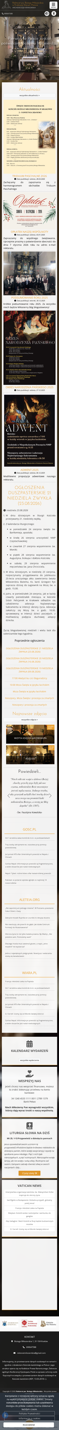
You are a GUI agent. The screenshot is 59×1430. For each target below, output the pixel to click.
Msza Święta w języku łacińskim (29, 691)
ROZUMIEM (29, 1424)
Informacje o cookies (29, 1418)
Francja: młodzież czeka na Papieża (29, 1208)
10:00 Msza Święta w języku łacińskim (29, 684)
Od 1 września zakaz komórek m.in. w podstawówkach (27, 838)
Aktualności (29, 92)
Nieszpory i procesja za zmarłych (29, 704)
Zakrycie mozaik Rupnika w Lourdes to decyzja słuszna (27, 918)
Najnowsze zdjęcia (29, 716)
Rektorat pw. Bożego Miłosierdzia (27, 5)
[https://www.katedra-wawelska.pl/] (29, 1323)
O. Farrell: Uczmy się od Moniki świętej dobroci (29, 1229)
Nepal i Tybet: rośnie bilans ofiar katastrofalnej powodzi (28, 873)
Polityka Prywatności (29, 1413)
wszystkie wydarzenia (29, 1060)
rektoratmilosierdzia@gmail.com (31, 1353)
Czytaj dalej (28, 1173)
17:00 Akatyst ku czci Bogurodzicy (29, 678)
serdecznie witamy (29, 57)
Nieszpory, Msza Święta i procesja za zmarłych (29, 698)
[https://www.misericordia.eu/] (48, 1323)
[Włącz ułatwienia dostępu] (55, 13)
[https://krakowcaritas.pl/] (10, 1323)
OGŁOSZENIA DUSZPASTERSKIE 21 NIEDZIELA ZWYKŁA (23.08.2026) (29, 496)
